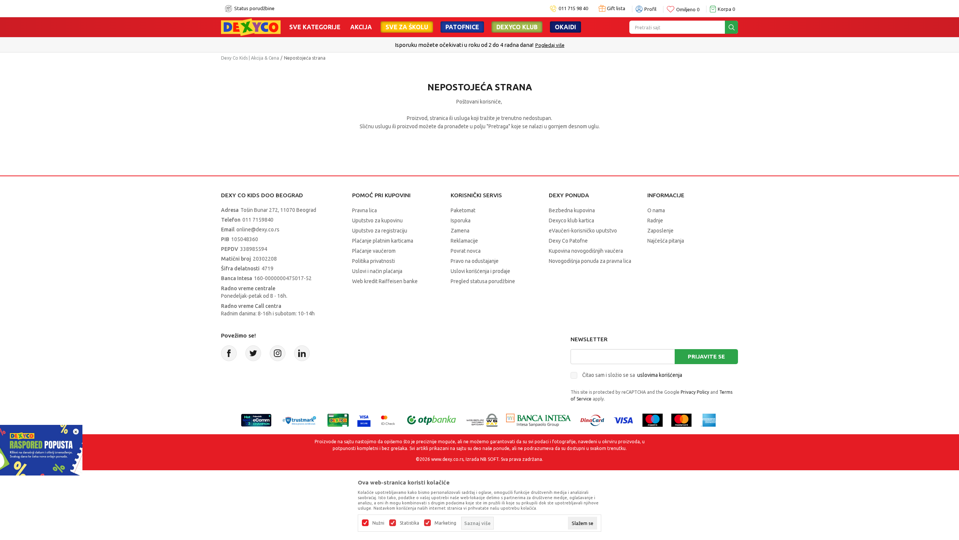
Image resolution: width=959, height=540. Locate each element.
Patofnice (462, 27)
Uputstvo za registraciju (379, 231)
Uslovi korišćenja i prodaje (480, 271)
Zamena (460, 231)
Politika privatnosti (373, 261)
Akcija (361, 27)
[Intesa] (538, 419)
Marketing (445, 523)
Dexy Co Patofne (568, 241)
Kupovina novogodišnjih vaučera (586, 251)
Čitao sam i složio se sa (632, 375)
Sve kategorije (315, 27)
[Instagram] (277, 353)
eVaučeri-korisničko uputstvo (583, 231)
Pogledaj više (550, 45)
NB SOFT (489, 459)
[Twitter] (253, 353)
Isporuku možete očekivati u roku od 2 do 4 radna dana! (464, 45)
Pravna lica (364, 210)
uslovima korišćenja (659, 375)
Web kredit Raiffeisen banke (385, 281)
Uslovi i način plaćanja (377, 271)
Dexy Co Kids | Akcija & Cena (250, 58)
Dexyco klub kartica (571, 221)
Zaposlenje (660, 231)
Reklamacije (464, 241)
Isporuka (461, 221)
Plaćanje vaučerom (374, 251)
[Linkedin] (301, 353)
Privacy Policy (695, 392)
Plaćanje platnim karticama (382, 241)
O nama (656, 210)
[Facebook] (228, 353)
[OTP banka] (431, 419)
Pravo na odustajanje (475, 261)
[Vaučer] (338, 419)
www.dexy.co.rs (447, 459)
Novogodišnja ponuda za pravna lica (590, 261)
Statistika (409, 523)
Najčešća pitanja (665, 241)
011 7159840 (257, 220)
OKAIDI (565, 27)
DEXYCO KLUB (517, 27)
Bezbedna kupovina (572, 210)
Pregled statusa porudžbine (483, 281)
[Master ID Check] (388, 419)
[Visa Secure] (363, 419)
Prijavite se (706, 356)
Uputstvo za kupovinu (377, 221)
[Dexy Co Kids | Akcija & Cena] (251, 27)
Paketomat (463, 210)
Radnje (655, 221)
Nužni (378, 523)
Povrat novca (466, 251)
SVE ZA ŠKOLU (406, 27)
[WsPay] (481, 419)
